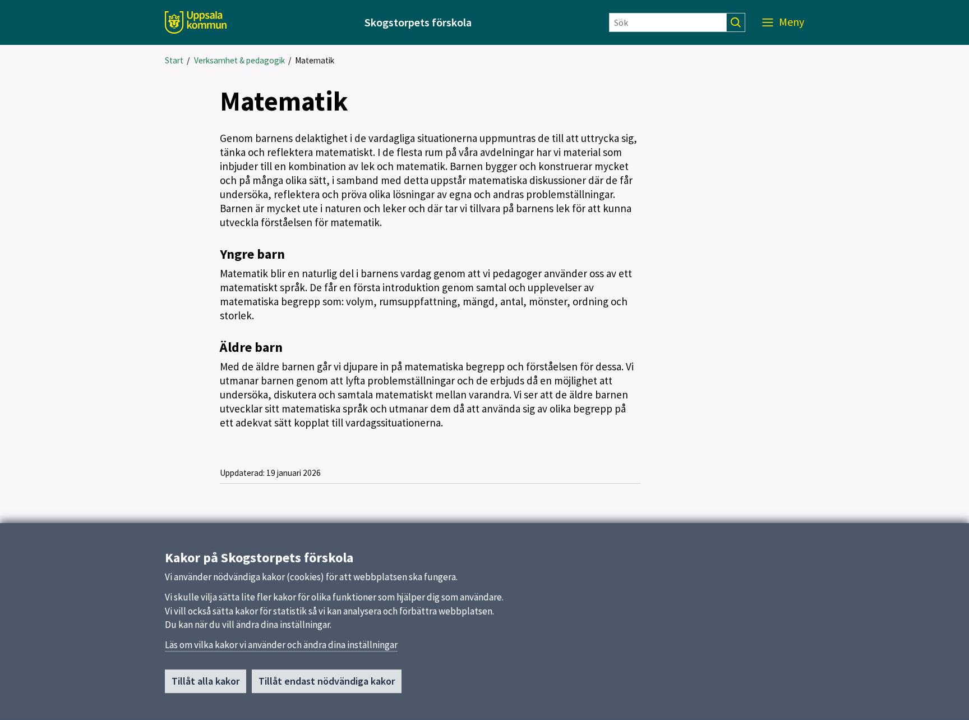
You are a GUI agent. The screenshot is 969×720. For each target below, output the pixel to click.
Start (174, 60)
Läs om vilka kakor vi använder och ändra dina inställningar (281, 645)
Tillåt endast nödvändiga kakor (327, 681)
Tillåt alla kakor (205, 681)
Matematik (314, 60)
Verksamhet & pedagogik (239, 60)
